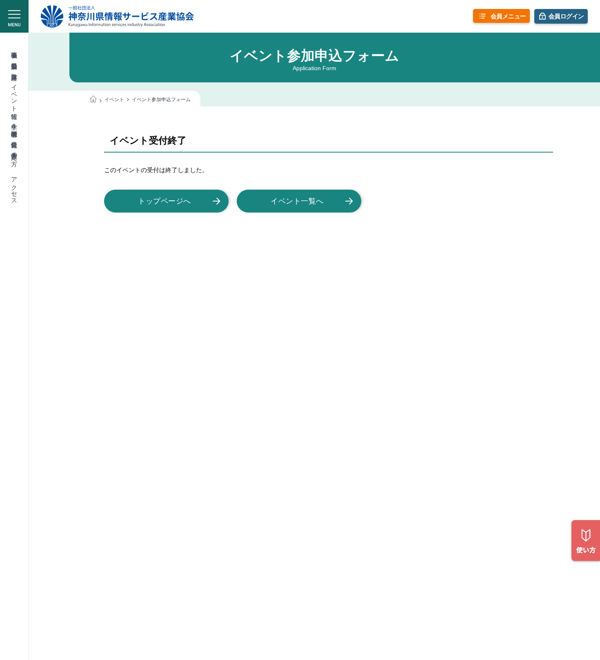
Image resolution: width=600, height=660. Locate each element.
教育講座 (14, 69)
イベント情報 (14, 94)
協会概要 (14, 47)
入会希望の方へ (14, 155)
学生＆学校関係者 (14, 123)
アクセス (14, 187)
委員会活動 (14, 58)
